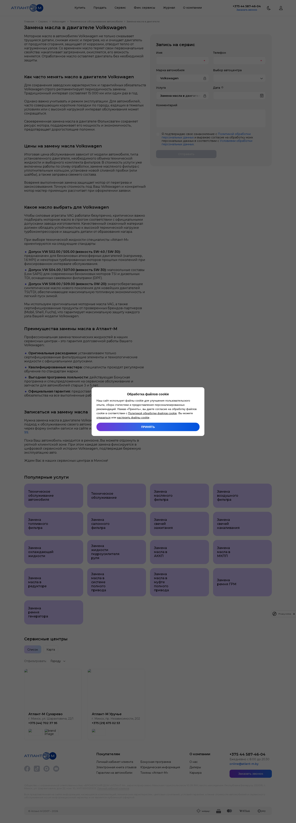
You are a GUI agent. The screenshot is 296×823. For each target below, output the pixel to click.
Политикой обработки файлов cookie (152, 413)
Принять (148, 426)
